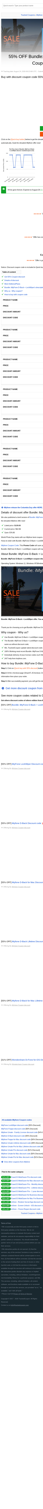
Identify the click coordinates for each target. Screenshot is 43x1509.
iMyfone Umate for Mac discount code (15, 1154)
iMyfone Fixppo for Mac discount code (16, 1139)
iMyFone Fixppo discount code (13, 1129)
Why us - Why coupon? (13, 291)
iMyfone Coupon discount (21, 709)
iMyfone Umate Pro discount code (14, 1150)
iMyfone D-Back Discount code (26, 823)
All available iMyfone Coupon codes (17, 1120)
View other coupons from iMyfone (17, 1162)
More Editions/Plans (12, 284)
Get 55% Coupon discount (14, 277)
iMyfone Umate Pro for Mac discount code (17, 1157)
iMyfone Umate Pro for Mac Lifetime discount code (20, 1147)
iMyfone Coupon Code (10, 545)
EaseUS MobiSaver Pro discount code (26, 1177)
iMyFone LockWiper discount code (14, 1125)
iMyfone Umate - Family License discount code (19, 1132)
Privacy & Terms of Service (22, 1294)
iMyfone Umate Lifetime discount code (16, 1143)
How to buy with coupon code (15, 294)
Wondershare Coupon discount (23, 1064)
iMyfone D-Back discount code (13, 1136)
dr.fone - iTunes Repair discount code (25, 1209)
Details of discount (11, 280)
